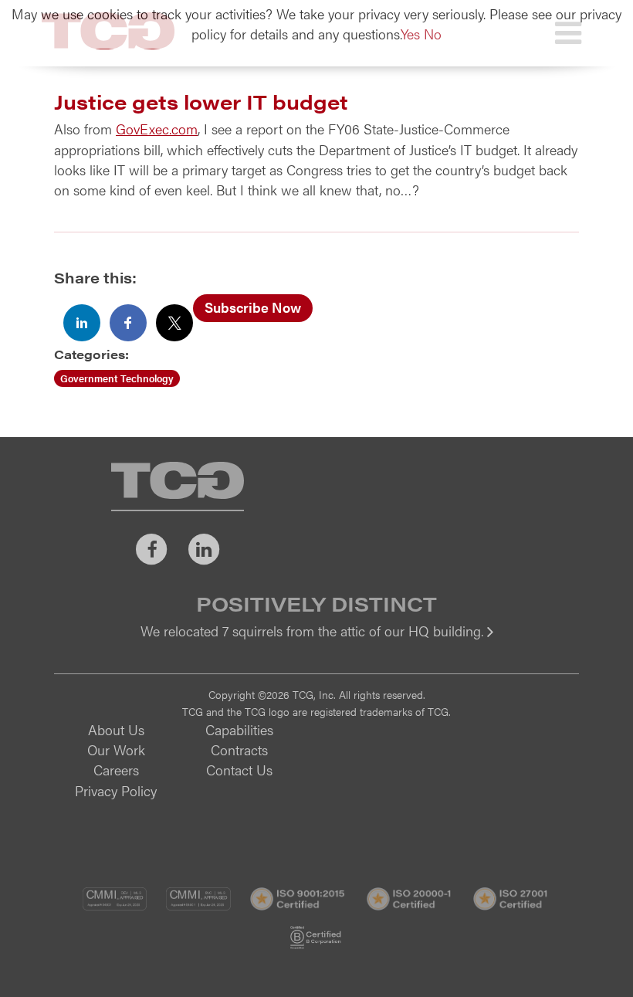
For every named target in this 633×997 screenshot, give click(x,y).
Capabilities (239, 729)
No (433, 33)
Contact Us (239, 769)
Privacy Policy (116, 790)
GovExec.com (157, 128)
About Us (116, 729)
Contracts (239, 749)
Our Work (116, 749)
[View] (316, 641)
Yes (410, 33)
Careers (116, 769)
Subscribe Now (253, 307)
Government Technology (117, 378)
